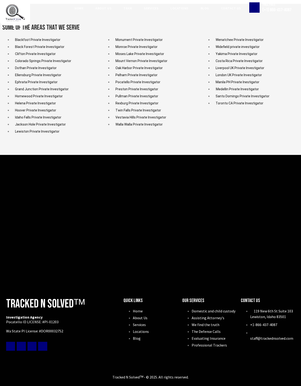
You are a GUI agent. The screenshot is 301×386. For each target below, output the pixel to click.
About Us (103, 8)
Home (79, 8)
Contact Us (231, 8)
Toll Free (269, 4)
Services (151, 8)
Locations (179, 8)
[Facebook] (10, 346)
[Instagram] (42, 346)
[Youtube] (32, 346)
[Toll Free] (254, 7)
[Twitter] (21, 346)
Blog (205, 8)
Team (127, 8)
